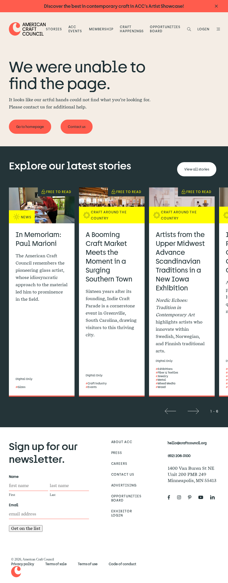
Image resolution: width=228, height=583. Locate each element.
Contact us (123, 474)
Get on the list (25, 528)
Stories (54, 29)
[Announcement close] (216, 6)
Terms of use (88, 564)
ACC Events (75, 29)
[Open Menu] (217, 29)
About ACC (122, 442)
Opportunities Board (165, 29)
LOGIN (203, 29)
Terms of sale (56, 564)
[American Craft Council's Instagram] (181, 497)
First (12, 495)
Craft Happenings (132, 29)
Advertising (124, 485)
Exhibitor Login (121, 513)
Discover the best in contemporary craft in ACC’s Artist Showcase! (114, 6)
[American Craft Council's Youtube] (203, 497)
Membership (101, 29)
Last (52, 495)
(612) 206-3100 (179, 456)
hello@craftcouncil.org (187, 443)
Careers (119, 463)
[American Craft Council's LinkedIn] (214, 497)
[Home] (27, 28)
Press (116, 452)
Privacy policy (22, 564)
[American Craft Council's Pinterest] (192, 497)
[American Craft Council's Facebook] (171, 497)
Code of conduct (122, 564)
